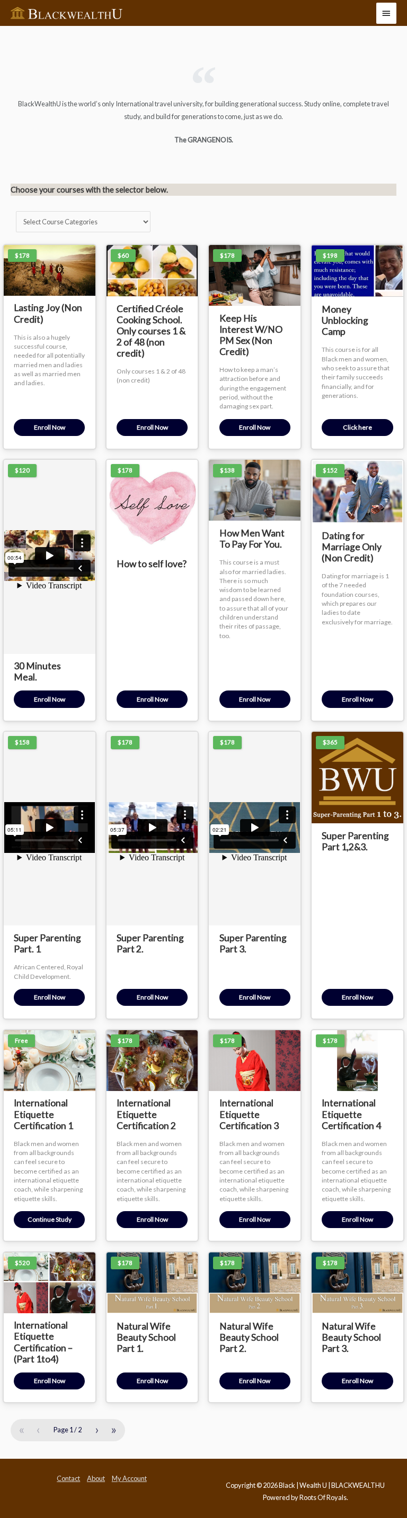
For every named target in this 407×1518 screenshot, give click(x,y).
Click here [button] (357, 427)
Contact (68, 1478)
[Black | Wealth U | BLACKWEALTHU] (66, 13)
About (96, 1478)
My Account (129, 1478)
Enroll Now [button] (49, 427)
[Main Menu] (386, 13)
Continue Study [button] (50, 1219)
